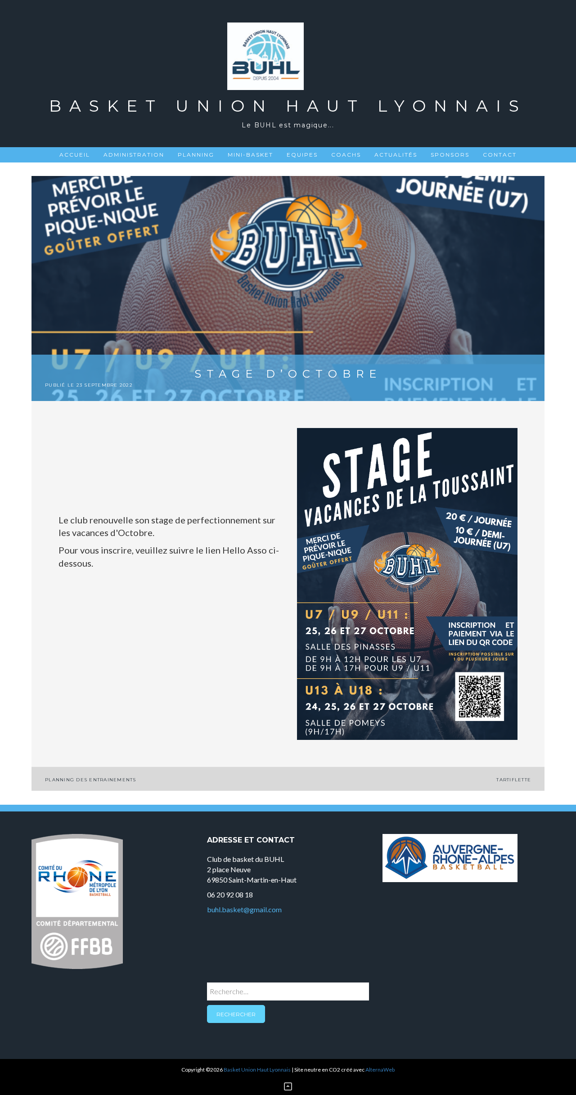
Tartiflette (513, 780)
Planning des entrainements (90, 780)
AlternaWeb (380, 1069)
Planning (196, 154)
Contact (500, 154)
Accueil (74, 154)
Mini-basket (250, 154)
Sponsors (450, 154)
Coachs (346, 154)
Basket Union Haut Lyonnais (288, 106)
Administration (134, 154)
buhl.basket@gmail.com (244, 909)
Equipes (302, 154)
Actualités (395, 154)
